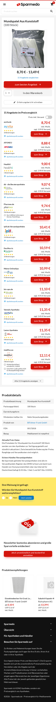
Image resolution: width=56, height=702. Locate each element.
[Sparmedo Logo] (28, 5)
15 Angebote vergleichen (28, 77)
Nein (15, 497)
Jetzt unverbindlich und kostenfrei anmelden (28, 553)
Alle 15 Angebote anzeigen (26, 381)
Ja (7, 497)
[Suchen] (51, 11)
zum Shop (38, 134)
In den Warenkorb (33, 92)
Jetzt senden (26, 498)
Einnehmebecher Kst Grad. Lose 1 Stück (18, 598)
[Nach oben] (51, 695)
